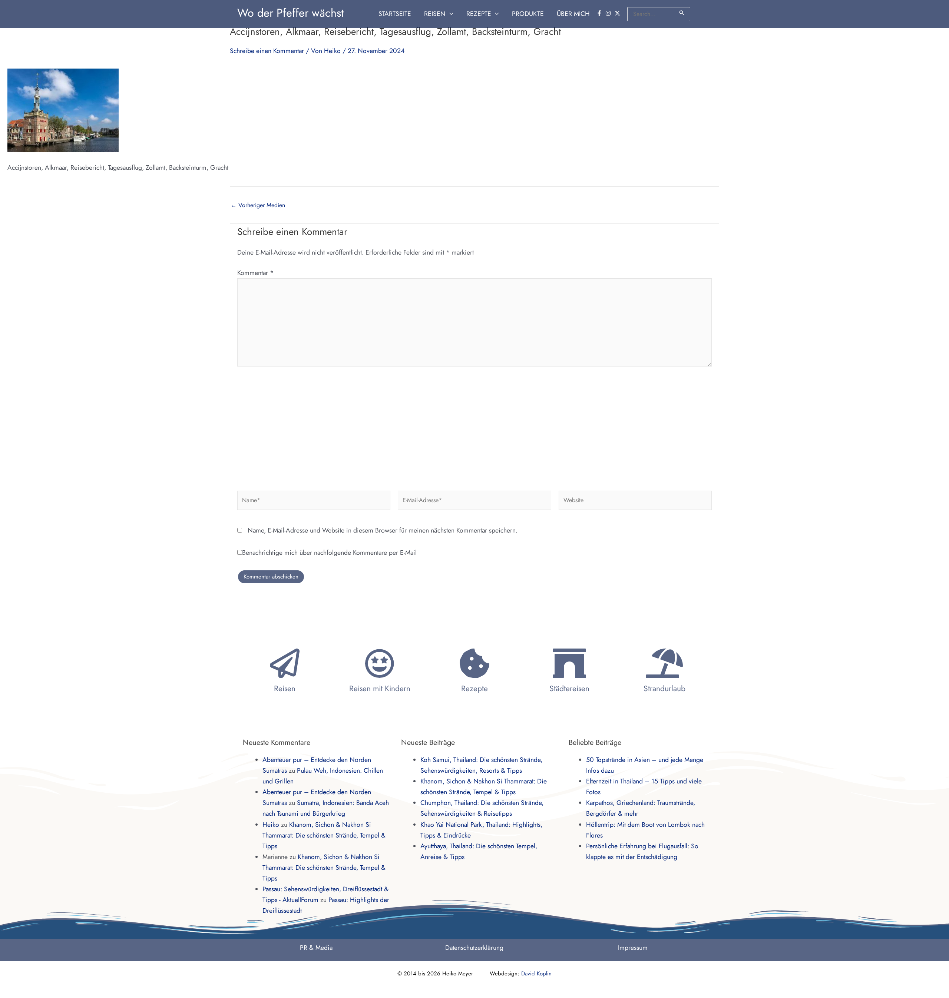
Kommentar (255, 273)
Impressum (633, 947)
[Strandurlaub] (664, 663)
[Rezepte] (474, 663)
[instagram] (609, 13)
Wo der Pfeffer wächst (290, 13)
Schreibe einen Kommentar (267, 51)
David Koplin (536, 973)
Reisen (284, 688)
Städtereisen (569, 688)
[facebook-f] (600, 13)
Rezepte (474, 688)
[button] (449, 14)
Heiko (270, 824)
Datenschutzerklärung (474, 947)
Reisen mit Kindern (379, 688)
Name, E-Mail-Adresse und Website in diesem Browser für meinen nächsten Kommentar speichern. (383, 530)
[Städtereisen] (569, 663)
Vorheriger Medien (258, 205)
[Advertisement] (474, 426)
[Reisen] (285, 663)
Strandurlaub (664, 688)
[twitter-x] (618, 13)
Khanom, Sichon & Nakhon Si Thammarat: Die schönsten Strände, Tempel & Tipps (324, 835)
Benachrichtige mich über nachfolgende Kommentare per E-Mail (329, 552)
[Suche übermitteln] (682, 13)
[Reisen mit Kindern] (379, 663)
